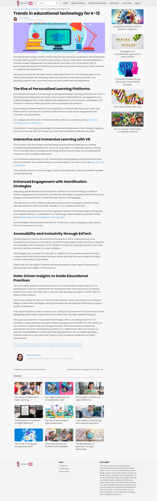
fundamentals (36, 345)
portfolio (52, 345)
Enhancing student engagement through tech (85, 369)
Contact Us (63, 466)
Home (65, 3)
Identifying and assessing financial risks (30, 369)
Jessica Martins (23, 18)
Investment (114, 3)
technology (62, 345)
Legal (137, 3)
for (27, 345)
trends (71, 345)
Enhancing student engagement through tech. (43, 217)
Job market (127, 3)
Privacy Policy (64, 471)
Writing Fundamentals (97, 3)
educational (19, 345)
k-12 (45, 345)
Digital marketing (78, 3)
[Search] (56, 3)
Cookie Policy (64, 469)
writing (79, 345)
